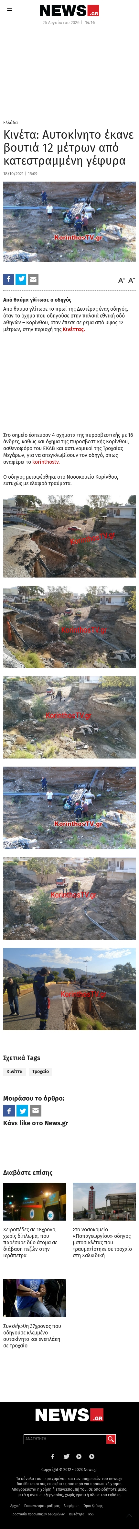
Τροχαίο (40, 1071)
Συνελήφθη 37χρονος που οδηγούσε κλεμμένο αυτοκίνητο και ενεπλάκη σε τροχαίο (32, 1336)
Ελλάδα (10, 122)
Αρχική (15, 1506)
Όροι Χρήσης (93, 1506)
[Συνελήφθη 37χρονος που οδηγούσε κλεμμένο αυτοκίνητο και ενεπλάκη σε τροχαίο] (34, 1298)
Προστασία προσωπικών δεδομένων (37, 1514)
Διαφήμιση (72, 1506)
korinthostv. (46, 462)
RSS (90, 1514)
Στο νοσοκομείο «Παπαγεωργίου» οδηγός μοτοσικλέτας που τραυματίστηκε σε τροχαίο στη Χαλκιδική (102, 1242)
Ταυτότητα (76, 1514)
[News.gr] (69, 10)
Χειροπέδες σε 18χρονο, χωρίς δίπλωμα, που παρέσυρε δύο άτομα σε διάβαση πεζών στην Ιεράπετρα (30, 1242)
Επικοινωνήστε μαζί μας (42, 1506)
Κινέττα (14, 1071)
